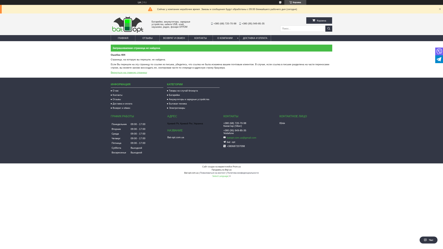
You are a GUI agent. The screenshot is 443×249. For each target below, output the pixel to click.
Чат (431, 240)
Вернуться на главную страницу (129, 72)
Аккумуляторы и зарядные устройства (189, 99)
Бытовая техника (178, 103)
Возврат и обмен (174, 38)
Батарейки (174, 95)
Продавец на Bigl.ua (222, 170)
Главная (123, 38)
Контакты (200, 38)
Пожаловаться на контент (213, 173)
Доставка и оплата (255, 38)
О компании (225, 38)
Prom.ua (237, 166)
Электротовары (177, 108)
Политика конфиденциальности (243, 173)
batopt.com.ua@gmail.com (241, 137)
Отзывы (147, 38)
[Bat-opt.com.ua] (128, 32)
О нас (116, 90)
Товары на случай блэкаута (183, 90)
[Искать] (328, 29)
